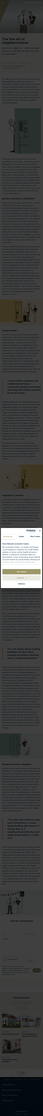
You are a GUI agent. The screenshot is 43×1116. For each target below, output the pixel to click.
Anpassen (20, 578)
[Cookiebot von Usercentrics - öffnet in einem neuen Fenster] (26, 530)
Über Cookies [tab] (35, 536)
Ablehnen (21, 584)
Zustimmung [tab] (7, 536)
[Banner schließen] (40, 531)
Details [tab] (21, 536)
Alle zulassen (21, 572)
